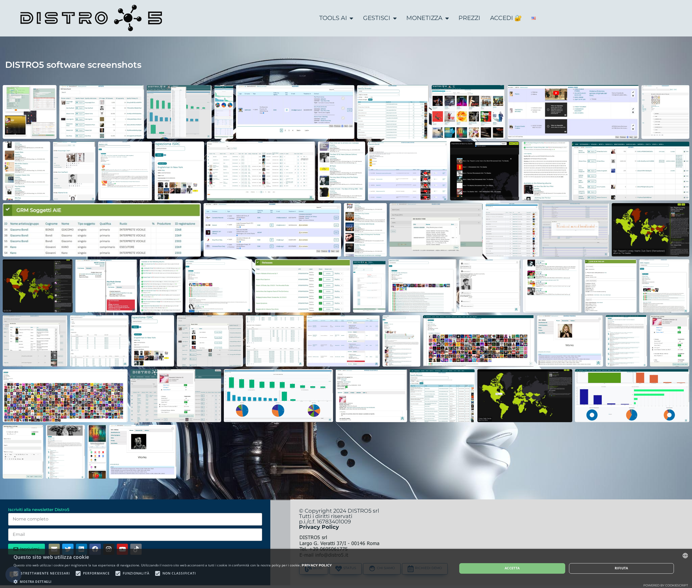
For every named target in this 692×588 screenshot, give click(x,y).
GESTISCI (376, 18)
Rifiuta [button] (621, 568)
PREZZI (469, 18)
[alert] (346, 568)
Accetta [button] (512, 568)
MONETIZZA (424, 18)
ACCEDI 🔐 (506, 18)
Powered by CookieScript (665, 585)
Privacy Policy (319, 527)
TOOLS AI (333, 18)
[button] (173, 581)
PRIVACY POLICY (317, 565)
